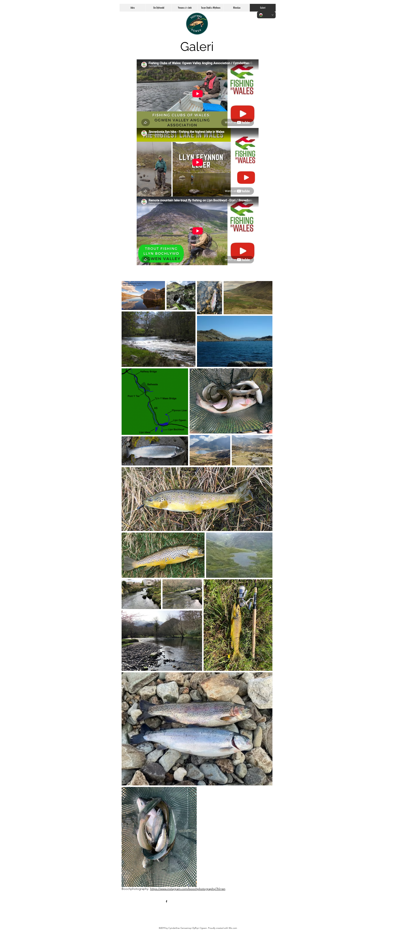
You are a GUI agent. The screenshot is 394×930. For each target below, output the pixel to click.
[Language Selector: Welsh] (266, 15)
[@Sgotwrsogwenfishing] (166, 901)
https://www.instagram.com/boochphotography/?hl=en (187, 889)
